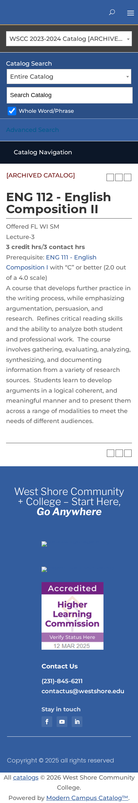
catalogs (26, 777)
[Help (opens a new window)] (127, 177)
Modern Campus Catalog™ (87, 798)
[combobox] (69, 38)
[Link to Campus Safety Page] (83, 566)
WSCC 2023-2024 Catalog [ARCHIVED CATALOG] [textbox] (70, 39)
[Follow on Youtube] (62, 721)
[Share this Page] (110, 177)
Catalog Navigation (43, 152)
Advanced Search (32, 130)
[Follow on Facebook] (47, 721)
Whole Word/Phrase (46, 110)
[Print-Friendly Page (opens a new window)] (119, 177)
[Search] (125, 95)
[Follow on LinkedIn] (77, 721)
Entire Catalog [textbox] (31, 76)
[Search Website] (112, 12)
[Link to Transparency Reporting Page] (83, 541)
